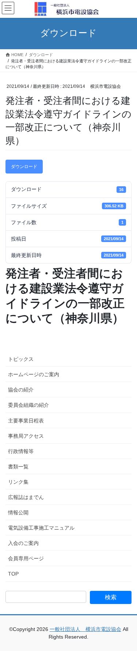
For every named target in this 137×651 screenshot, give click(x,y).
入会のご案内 (23, 543)
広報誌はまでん (26, 497)
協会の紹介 (21, 390)
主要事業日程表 (26, 421)
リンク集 (18, 482)
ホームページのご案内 (33, 374)
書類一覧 (18, 466)
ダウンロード (24, 166)
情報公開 (18, 512)
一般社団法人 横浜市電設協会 (85, 629)
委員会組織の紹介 (28, 405)
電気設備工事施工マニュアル (41, 528)
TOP (13, 574)
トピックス (21, 359)
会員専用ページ (26, 558)
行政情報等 (21, 451)
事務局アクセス (26, 436)
